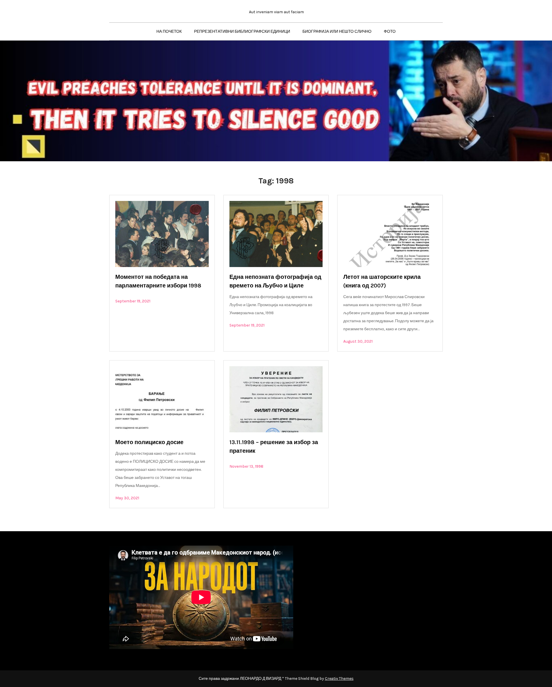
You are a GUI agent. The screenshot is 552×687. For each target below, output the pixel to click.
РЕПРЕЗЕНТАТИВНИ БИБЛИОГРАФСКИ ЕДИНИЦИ (242, 31)
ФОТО (390, 31)
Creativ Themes (339, 678)
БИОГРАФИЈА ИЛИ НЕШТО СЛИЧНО (336, 31)
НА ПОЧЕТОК (169, 31)
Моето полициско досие (149, 442)
